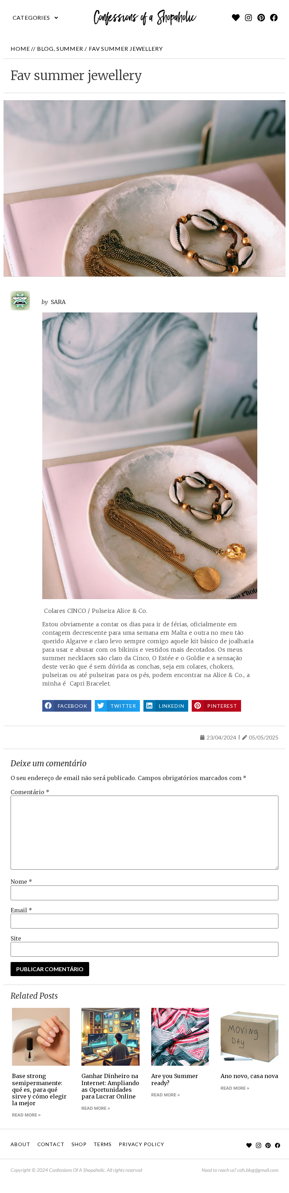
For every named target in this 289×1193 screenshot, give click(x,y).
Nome (21, 881)
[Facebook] (274, 18)
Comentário (30, 792)
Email (21, 910)
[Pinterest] (261, 18)
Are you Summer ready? (174, 1079)
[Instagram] (248, 18)
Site (16, 938)
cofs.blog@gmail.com (257, 1170)
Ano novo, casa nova (249, 1075)
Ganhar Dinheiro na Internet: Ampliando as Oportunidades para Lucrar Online (110, 1086)
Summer (69, 48)
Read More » (26, 1115)
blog (45, 48)
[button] (35, 17)
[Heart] (236, 18)
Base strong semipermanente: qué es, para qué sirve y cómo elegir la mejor (39, 1089)
